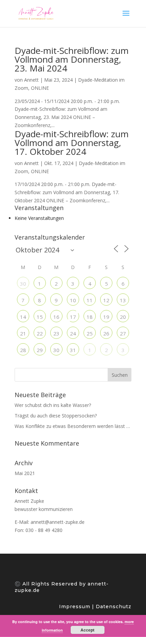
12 (106, 300)
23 (56, 333)
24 (73, 333)
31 (73, 350)
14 (23, 316)
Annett (31, 80)
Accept (87, 630)
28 (23, 350)
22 (40, 333)
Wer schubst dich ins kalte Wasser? (53, 405)
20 (123, 316)
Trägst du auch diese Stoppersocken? (56, 415)
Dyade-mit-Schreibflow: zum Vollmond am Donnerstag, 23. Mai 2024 (72, 59)
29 (40, 350)
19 (106, 316)
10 (73, 300)
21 (23, 333)
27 (123, 333)
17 (73, 316)
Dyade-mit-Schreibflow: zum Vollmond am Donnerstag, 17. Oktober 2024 (72, 143)
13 (123, 300)
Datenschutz (112, 606)
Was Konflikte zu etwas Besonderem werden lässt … (72, 426)
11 (90, 300)
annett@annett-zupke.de (58, 522)
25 (90, 333)
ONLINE (40, 88)
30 (23, 283)
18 (90, 316)
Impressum (75, 606)
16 (56, 316)
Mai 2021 (25, 473)
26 (106, 333)
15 (40, 316)
